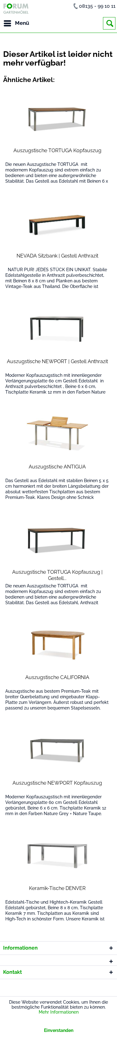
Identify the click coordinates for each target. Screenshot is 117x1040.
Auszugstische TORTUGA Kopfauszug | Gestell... (57, 575)
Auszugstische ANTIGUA (57, 467)
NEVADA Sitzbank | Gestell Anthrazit (57, 256)
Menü (22, 23)
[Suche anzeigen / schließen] (109, 23)
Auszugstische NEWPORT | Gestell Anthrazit (57, 361)
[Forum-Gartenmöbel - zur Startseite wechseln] (16, 8)
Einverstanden (58, 1030)
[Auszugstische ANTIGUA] (57, 434)
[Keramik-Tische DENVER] (57, 856)
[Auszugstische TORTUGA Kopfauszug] (57, 118)
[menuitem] (16, 23)
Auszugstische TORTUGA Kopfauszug (57, 150)
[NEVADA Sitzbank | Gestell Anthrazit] (57, 223)
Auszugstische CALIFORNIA (57, 677)
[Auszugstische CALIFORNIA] (57, 645)
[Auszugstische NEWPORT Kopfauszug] (57, 750)
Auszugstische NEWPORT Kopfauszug (57, 783)
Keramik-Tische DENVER (57, 888)
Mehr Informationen (59, 1012)
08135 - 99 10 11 (97, 6)
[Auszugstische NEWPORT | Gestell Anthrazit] (57, 329)
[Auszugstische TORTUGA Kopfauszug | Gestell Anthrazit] (57, 540)
